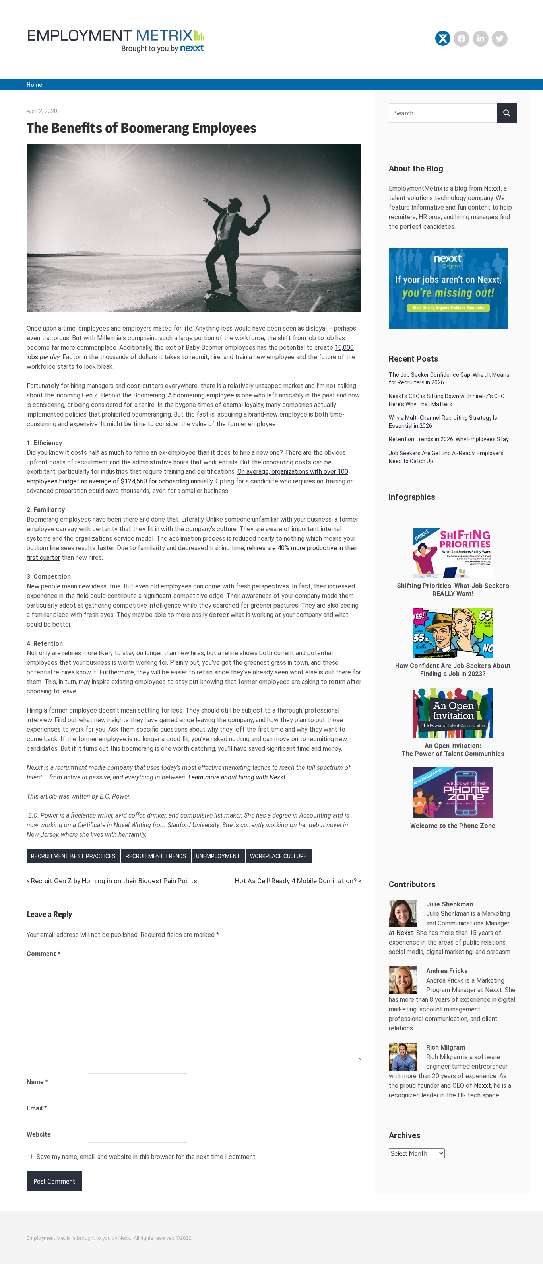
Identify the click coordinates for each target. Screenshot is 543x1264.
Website (39, 1134)
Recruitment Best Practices (73, 856)
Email (37, 1108)
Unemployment (218, 856)
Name (37, 1082)
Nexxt (492, 188)
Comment (43, 954)
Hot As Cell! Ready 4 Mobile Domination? (296, 881)
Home (34, 85)
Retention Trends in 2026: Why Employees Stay (449, 439)
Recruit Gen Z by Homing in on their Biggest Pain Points (114, 881)
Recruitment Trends (156, 856)
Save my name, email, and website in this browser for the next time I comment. (147, 1157)
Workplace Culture (278, 856)
